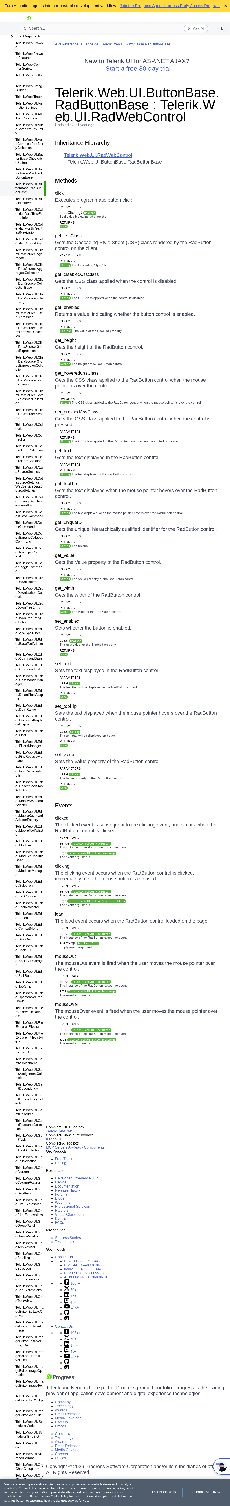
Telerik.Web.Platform (29, 77)
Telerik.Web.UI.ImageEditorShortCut (29, 1413)
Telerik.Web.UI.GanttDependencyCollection (29, 1099)
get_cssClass (68, 235)
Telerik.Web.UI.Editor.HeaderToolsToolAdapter (29, 786)
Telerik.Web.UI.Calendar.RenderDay (29, 241)
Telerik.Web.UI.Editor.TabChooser (29, 894)
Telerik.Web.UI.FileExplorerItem (29, 1050)
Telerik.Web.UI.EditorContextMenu (29, 926)
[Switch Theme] (222, 28)
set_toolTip (66, 706)
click (59, 193)
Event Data (69, 837)
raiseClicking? (77, 213)
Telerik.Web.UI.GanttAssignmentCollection (28, 1074)
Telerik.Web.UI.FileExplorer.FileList (29, 1024)
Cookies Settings (206, 1492)
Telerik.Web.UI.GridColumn (28, 1170)
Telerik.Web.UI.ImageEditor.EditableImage (29, 1326)
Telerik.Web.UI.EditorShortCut (29, 948)
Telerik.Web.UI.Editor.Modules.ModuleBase (29, 856)
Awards (61, 1410)
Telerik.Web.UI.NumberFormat (28, 1456)
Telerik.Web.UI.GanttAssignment (28, 1061)
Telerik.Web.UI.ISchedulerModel (29, 1424)
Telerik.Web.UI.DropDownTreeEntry (29, 605)
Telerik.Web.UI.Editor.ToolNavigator (29, 905)
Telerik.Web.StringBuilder (28, 88)
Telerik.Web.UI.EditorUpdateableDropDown (29, 997)
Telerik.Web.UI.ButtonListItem (29, 201)
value (70, 641)
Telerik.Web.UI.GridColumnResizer (28, 1180)
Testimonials (65, 1242)
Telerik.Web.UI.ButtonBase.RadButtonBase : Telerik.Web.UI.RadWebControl (137, 104)
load (59, 914)
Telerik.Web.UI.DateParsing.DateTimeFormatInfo (29, 501)
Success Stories (68, 1238)
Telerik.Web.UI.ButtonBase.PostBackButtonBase (29, 173)
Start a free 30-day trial (138, 68)
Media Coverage (68, 1418)
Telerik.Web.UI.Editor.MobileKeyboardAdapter (29, 801)
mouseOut (65, 956)
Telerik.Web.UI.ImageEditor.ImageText (29, 1385)
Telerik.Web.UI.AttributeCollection (29, 116)
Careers (61, 1422)
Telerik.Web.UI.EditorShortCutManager (29, 961)
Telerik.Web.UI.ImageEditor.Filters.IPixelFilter (29, 1356)
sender (85, 843)
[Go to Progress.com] (60, 1379)
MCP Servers (56, 1147)
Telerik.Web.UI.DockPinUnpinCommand (28, 552)
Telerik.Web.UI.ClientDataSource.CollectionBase (29, 283)
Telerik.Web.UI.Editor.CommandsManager (29, 680)
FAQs (59, 1222)
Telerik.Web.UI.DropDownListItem (29, 580)
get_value (64, 555)
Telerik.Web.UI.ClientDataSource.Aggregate (29, 254)
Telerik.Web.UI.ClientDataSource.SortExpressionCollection (29, 397)
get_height (65, 340)
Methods (66, 180)
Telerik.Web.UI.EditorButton (29, 916)
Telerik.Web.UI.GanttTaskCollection (28, 1148)
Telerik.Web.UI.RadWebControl (98, 155)
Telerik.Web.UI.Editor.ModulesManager (29, 871)
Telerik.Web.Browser (29, 45)
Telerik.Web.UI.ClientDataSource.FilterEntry (29, 298)
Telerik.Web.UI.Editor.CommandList (29, 667)
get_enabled (67, 307)
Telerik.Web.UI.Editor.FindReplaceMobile (29, 771)
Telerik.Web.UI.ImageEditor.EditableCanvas (29, 1311)
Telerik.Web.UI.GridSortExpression (28, 1277)
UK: (82, 1265)
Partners (62, 1210)
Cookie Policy (60, 1496)
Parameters (70, 207)
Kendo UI (53, 1139)
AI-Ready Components (86, 1147)
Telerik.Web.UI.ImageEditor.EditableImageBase (29, 1341)
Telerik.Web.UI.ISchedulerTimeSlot (29, 1434)
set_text (63, 663)
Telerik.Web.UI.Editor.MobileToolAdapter (29, 830)
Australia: (85, 1277)
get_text (63, 450)
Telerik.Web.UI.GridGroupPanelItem (28, 1234)
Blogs (59, 1198)
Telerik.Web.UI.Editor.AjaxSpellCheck (29, 631)
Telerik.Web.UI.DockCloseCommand (29, 514)
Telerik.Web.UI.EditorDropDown (29, 937)
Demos (60, 1182)
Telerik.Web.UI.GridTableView (28, 1299)
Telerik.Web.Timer (28, 97)
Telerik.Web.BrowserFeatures (29, 56)
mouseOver (66, 1004)
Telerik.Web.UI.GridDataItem (28, 1191)
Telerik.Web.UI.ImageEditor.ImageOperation (29, 1371)
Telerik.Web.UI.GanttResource (28, 1112)
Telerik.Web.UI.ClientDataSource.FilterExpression (29, 313)
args (87, 853)
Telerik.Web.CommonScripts (28, 66)
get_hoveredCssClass (77, 373)
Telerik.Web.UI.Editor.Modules (29, 843)
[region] (115, 1492)
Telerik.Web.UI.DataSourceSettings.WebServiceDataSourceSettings (29, 484)
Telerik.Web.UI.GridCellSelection (28, 1159)
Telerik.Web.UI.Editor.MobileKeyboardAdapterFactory (29, 816)
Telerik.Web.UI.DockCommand (28, 525)
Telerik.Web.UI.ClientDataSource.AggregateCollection (29, 269)
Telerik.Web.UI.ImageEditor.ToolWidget (29, 1400)
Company (63, 1402)
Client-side (89, 44)
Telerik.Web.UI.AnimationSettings (28, 105)
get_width (64, 588)
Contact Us (64, 1257)
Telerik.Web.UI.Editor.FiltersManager (29, 744)
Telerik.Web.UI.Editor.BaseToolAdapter (29, 644)
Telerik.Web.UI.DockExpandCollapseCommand (29, 537)
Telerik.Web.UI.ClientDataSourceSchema (29, 414)
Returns (67, 222)
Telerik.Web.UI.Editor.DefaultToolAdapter (29, 695)
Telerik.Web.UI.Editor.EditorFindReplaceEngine (29, 720)
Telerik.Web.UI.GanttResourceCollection (29, 1125)
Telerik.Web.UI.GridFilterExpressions (29, 1213)
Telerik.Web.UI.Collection (29, 426)
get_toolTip (66, 483)
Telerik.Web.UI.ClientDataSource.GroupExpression (29, 347)
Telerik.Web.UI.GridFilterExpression (28, 1202)
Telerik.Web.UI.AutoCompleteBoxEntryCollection (29, 144)
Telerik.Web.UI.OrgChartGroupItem (29, 1467)
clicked (62, 817)
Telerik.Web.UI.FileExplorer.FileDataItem (29, 1012)
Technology (64, 1406)
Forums (61, 1194)
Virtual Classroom (69, 1214)
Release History (68, 1190)
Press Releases (67, 1414)
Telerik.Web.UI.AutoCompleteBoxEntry (29, 129)
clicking (62, 866)
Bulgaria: (84, 1273)
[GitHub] (66, 1314)
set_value (64, 754)
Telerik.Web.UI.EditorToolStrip (29, 984)
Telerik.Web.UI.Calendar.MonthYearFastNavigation (29, 228)
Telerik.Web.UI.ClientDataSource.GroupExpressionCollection (29, 363)
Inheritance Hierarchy (82, 142)
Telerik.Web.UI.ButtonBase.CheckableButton (29, 158)
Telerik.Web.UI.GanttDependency (28, 1086)
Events (64, 805)
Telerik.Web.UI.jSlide (28, 1445)
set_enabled (67, 621)
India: (83, 1269)
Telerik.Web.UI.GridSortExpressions (28, 1288)
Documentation (67, 1186)
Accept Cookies (164, 1492)
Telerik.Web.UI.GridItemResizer (28, 1245)
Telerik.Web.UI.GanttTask (28, 1137)
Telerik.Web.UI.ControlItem (28, 437)
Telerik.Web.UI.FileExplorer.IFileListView (29, 1037)
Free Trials (63, 1159)
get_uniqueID (68, 522)
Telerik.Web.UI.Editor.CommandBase (29, 656)
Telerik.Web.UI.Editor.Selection (29, 883)
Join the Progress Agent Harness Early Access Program (170, 6)
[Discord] (66, 1319)
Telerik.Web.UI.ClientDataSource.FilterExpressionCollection (29, 330)
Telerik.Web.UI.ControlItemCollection (29, 448)
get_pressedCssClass (76, 411)
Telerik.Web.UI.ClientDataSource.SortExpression (29, 380)
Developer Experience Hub (76, 1178)
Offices (60, 1426)
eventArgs (79, 943)
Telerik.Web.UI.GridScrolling (28, 1256)
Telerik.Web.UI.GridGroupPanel (28, 1223)
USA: (82, 1261)
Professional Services (72, 1206)
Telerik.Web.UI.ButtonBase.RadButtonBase (28, 188)
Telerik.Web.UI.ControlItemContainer (28, 459)
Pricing (60, 1163)
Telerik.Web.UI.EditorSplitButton (29, 973)
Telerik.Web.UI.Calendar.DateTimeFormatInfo (29, 213)
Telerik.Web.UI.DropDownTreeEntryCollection (29, 618)
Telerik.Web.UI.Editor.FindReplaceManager (29, 756)
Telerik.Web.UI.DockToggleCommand (28, 567)
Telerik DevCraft (59, 1131)
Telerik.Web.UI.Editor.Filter (29, 733)
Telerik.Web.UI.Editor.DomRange (29, 707)
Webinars (62, 1202)
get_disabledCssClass (77, 274)
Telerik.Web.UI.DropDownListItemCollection (29, 592)
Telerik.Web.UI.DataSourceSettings (29, 469)
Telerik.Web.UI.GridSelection (28, 1266)
